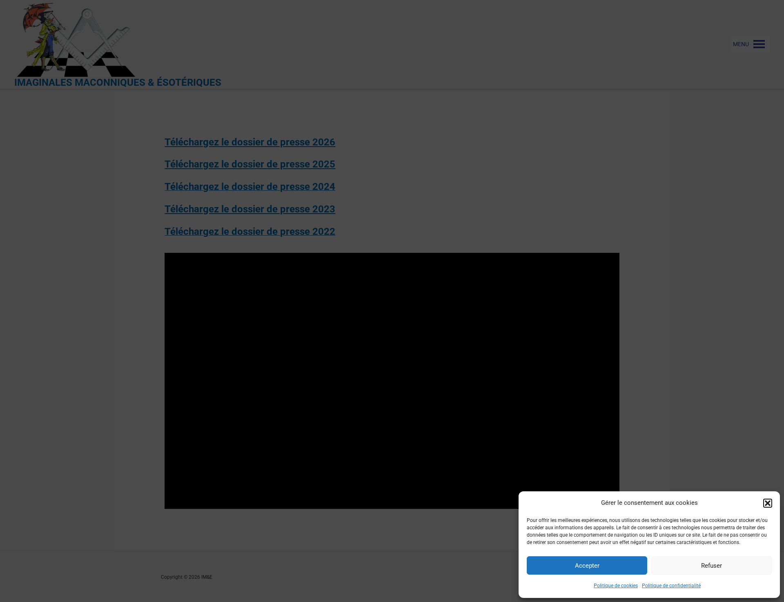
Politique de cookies (616, 586)
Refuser (711, 565)
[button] (768, 503)
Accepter (587, 565)
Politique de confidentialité (671, 586)
